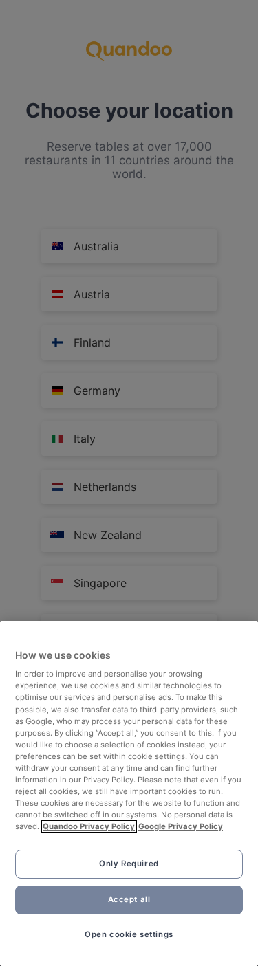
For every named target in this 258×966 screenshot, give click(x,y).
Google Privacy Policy (180, 826)
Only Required (128, 863)
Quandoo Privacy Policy (89, 826)
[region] (129, 793)
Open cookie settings (129, 934)
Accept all (129, 899)
